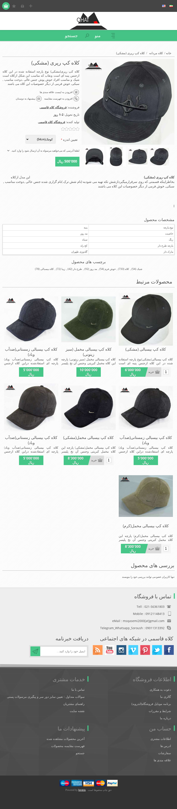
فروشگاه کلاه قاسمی (53, 107)
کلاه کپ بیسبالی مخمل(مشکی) (88, 437)
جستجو (80, 753)
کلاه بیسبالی (47, 269)
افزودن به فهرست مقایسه (58, 98)
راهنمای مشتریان (74, 704)
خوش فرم (110, 269)
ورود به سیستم (22, 6)
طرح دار (77, 269)
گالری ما (165, 697)
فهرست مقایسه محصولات (68, 746)
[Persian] (171, 6)
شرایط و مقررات (160, 711)
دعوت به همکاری (160, 689)
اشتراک (35, 651)
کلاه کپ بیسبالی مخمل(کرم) (146, 525)
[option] (159, 156)
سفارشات (164, 753)
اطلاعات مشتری (160, 739)
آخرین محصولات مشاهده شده (66, 739)
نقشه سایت (77, 711)
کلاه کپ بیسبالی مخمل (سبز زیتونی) (89, 352)
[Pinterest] (145, 650)
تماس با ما (78, 689)
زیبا (63, 269)
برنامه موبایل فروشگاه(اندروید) (151, 704)
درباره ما (165, 718)
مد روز (93, 269)
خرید (151, 372)
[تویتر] (157, 650)
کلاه (127, 269)
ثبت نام (31, 6)
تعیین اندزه (69, 139)
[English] (163, 6)
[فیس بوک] (169, 650)
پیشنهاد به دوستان (25, 98)
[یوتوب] (109, 650)
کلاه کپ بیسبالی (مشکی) (145, 349)
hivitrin (82, 790)
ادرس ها (165, 746)
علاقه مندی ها (162, 760)
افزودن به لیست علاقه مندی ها (56, 92)
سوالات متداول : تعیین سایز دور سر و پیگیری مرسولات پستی (46, 697)
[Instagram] (121, 650)
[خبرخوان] (98, 650)
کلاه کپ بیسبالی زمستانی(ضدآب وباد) (31, 352)
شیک (139, 269)
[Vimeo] (133, 650)
